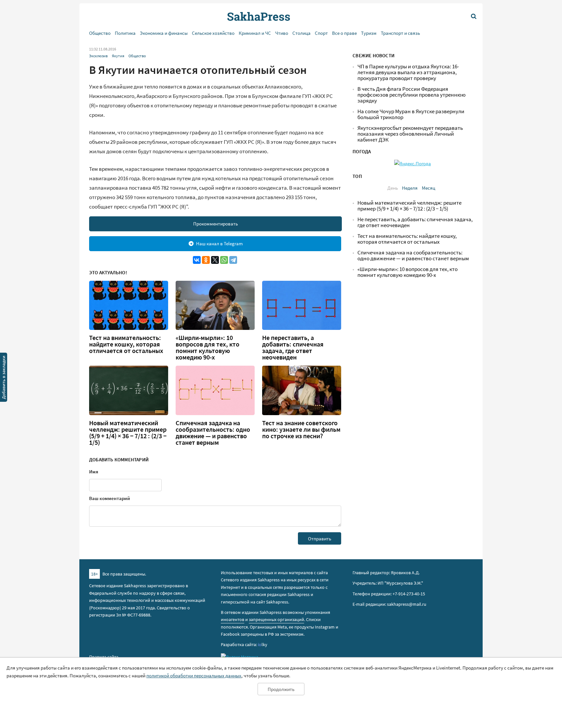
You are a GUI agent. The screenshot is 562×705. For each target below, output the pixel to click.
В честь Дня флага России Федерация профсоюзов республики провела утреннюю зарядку (411, 95)
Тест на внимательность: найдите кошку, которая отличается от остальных (126, 344)
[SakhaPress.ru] (3, 378)
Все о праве (344, 33)
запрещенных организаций (276, 619)
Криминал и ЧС (255, 33)
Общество (100, 33)
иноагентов (232, 619)
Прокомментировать (215, 224)
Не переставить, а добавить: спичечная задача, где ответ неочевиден (293, 347)
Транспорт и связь (400, 33)
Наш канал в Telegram (219, 243)
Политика (125, 33)
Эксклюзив (98, 55)
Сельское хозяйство (213, 33)
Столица (301, 33)
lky (262, 644)
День (392, 188)
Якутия (118, 55)
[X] (215, 260)
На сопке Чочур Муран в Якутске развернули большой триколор (410, 114)
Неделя (410, 188)
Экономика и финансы (164, 33)
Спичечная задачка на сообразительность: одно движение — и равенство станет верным (213, 432)
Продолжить (281, 689)
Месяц (428, 188)
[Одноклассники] (206, 260)
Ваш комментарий (109, 498)
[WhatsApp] (224, 260)
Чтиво (281, 33)
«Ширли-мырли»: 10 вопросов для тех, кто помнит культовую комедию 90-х (207, 347)
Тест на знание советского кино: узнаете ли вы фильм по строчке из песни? (301, 429)
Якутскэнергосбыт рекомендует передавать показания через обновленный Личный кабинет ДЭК (410, 134)
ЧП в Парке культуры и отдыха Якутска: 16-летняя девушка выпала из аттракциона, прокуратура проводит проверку (408, 72)
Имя (93, 471)
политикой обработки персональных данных (193, 675)
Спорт (321, 33)
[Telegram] (233, 260)
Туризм (369, 33)
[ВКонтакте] (197, 260)
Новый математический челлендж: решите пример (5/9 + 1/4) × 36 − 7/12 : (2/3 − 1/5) (128, 432)
